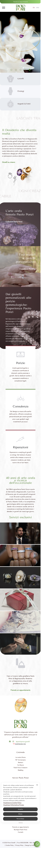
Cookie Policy (10, 845)
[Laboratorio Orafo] (20, 622)
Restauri (20, 762)
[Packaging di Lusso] (20, 600)
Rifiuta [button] (20, 814)
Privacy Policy (19, 845)
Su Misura (20, 765)
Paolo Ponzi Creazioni (20, 767)
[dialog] (20, 802)
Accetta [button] (20, 809)
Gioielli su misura (8, 162)
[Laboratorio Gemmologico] (20, 577)
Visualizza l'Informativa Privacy (13, 805)
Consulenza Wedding (27, 269)
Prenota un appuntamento (20, 1)
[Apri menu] (3, 8)
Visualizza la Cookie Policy (12, 803)
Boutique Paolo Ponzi (20, 829)
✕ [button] (37, 785)
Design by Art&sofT (31, 845)
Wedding (20, 770)
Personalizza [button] (20, 819)
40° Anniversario (20, 760)
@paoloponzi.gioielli (23, 741)
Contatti (20, 832)
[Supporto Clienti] (20, 555)
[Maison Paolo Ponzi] (20, 533)
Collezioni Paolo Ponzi (14, 222)
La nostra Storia (20, 757)
